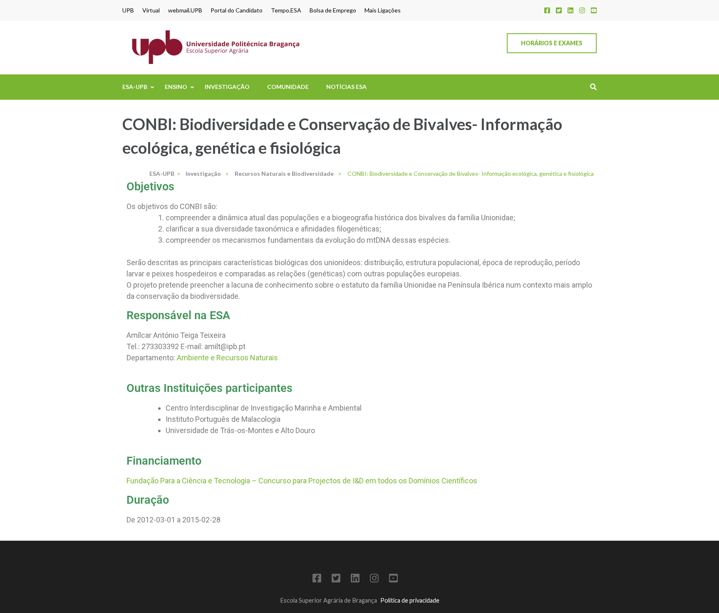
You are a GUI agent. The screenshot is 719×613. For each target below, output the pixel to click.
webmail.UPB (185, 10)
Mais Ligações (382, 10)
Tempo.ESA (286, 10)
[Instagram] (582, 10)
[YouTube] (594, 10)
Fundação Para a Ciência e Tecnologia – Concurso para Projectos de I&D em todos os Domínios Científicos (301, 480)
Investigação (227, 86)
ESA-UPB (134, 86)
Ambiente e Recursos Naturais (227, 357)
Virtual (151, 10)
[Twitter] (559, 10)
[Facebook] (547, 10)
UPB (128, 10)
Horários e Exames (552, 43)
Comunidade (288, 86)
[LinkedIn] (570, 10)
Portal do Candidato (237, 10)
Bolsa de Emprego (333, 10)
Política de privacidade (409, 600)
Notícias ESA (346, 86)
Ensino (176, 86)
